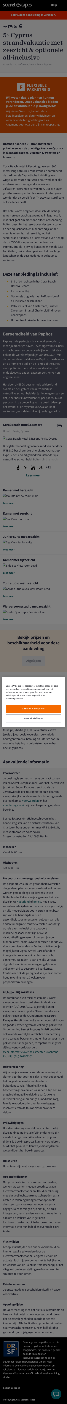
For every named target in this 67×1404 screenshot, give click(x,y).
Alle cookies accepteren (33, 708)
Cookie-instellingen (33, 718)
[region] (33, 702)
